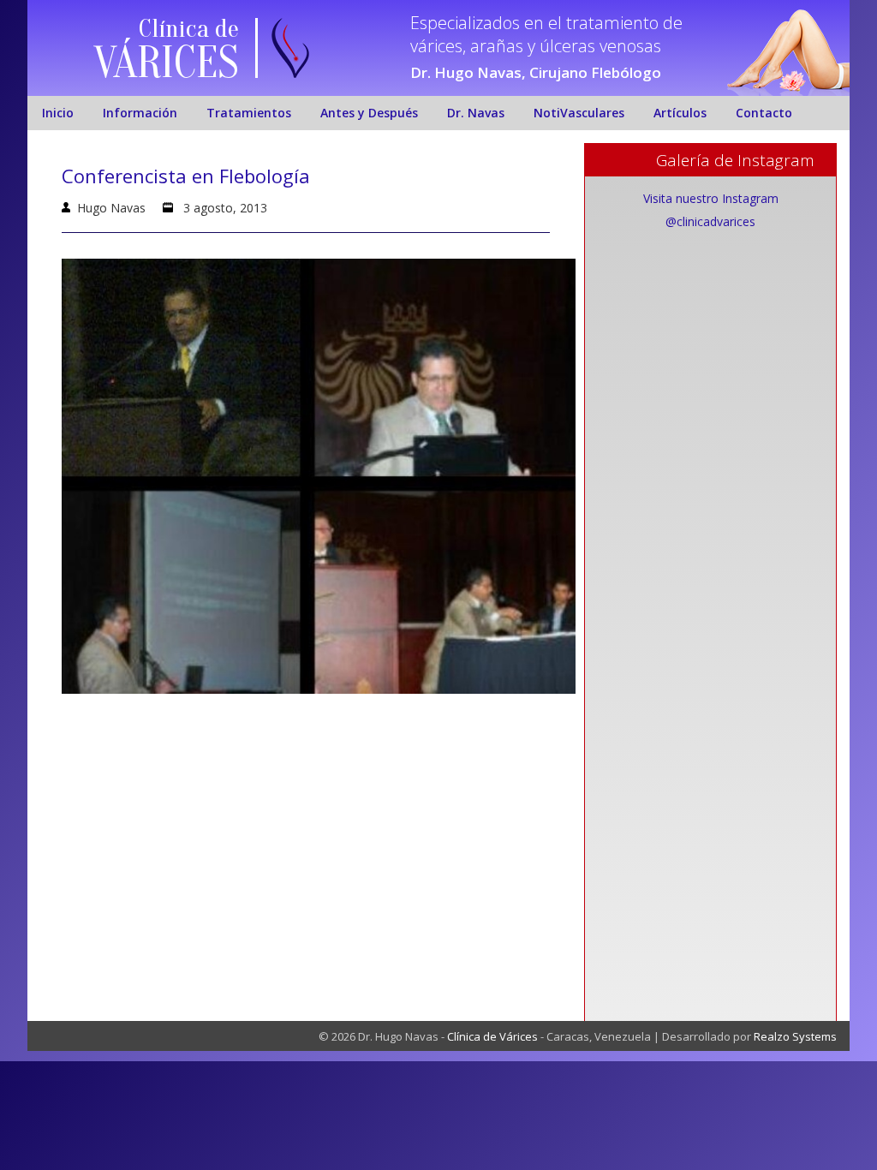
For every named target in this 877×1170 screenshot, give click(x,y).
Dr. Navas (475, 112)
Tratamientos (248, 112)
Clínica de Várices (492, 1036)
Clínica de (189, 29)
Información (140, 112)
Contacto (764, 112)
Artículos (680, 112)
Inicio (58, 112)
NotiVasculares (579, 112)
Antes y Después (369, 112)
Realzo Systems (795, 1036)
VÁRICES (166, 63)
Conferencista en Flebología (186, 175)
